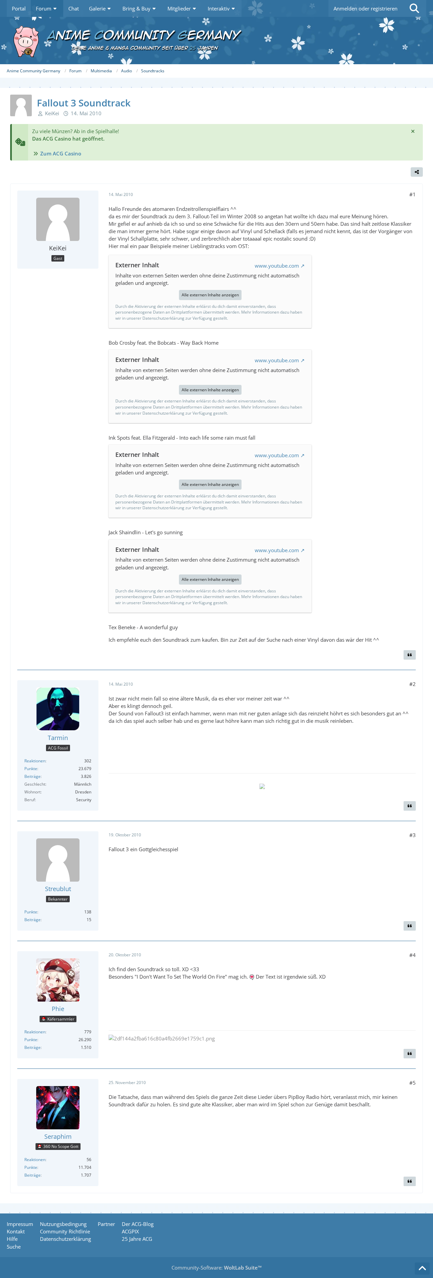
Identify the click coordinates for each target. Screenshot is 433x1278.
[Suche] (414, 8)
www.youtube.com (277, 265)
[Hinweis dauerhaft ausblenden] (412, 131)
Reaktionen (34, 761)
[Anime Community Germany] (216, 40)
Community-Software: (217, 1267)
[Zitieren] (410, 655)
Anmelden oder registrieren (365, 8)
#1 (412, 194)
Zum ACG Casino (60, 153)
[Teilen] (417, 172)
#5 (412, 1082)
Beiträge (32, 776)
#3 (412, 835)
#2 (412, 684)
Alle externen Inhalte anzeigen (210, 295)
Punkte (30, 768)
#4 (412, 955)
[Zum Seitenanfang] (422, 1268)
